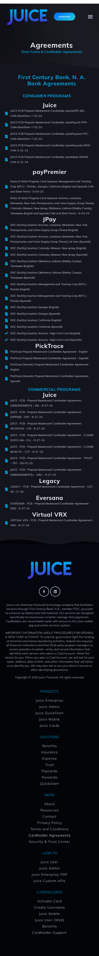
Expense (49, 758)
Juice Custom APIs (49, 881)
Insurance (49, 752)
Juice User (49, 862)
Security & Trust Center (49, 841)
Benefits (49, 746)
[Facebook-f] (44, 591)
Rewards (49, 777)
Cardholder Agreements (50, 835)
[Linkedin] (55, 591)
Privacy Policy (49, 823)
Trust (49, 765)
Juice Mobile (49, 719)
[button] (90, 17)
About (49, 804)
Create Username (49, 907)
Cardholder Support (49, 932)
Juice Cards (50, 725)
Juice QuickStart (49, 713)
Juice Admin (49, 706)
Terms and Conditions (50, 829)
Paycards (50, 771)
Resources (49, 810)
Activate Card (49, 901)
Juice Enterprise (49, 700)
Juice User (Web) (49, 920)
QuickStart (49, 783)
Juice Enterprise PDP (49, 874)
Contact (49, 816)
